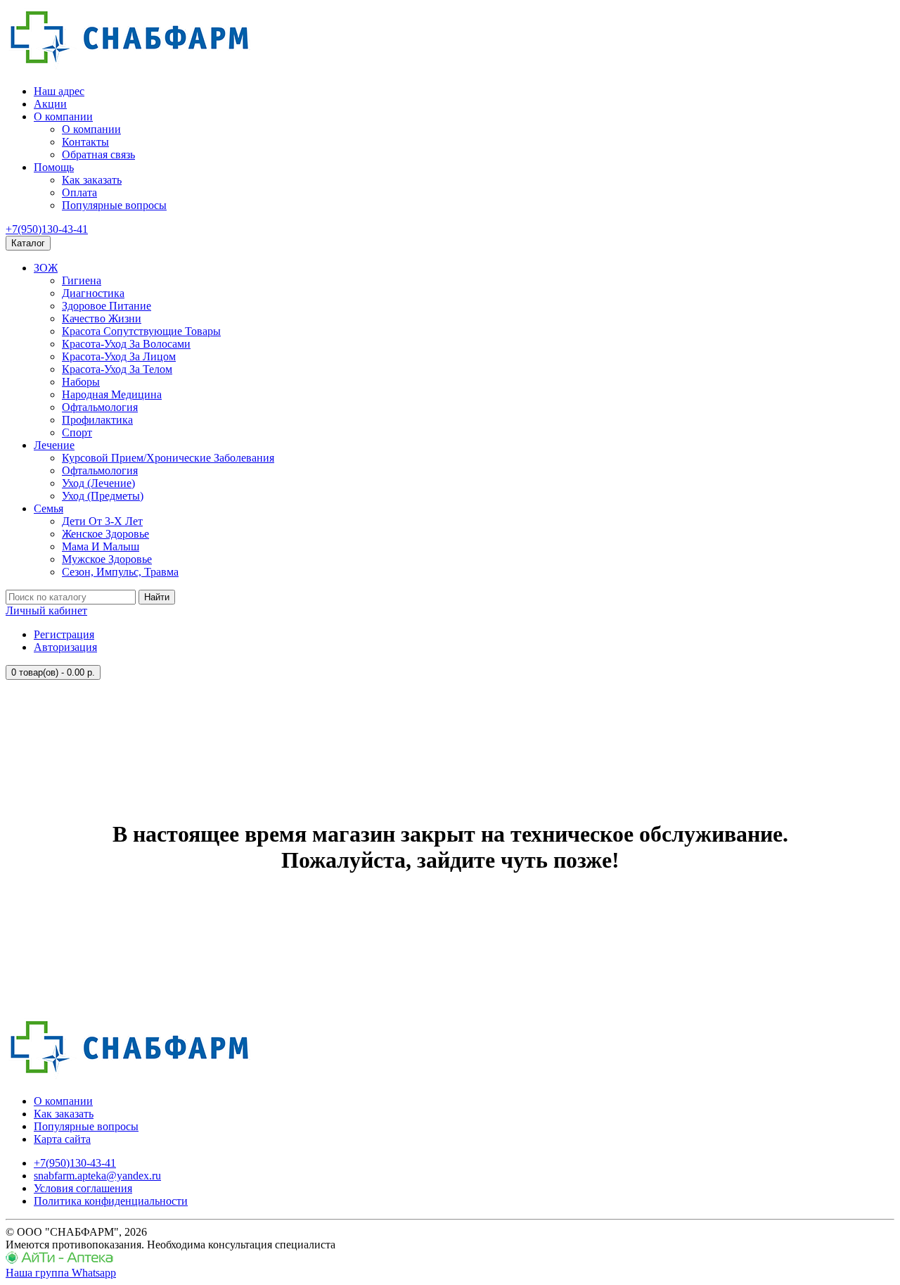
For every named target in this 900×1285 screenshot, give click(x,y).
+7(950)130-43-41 (47, 229)
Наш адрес (59, 91)
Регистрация (64, 634)
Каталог (28, 243)
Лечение (54, 445)
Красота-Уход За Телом (117, 369)
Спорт (77, 432)
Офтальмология (100, 407)
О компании (63, 116)
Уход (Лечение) (98, 483)
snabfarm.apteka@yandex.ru (97, 1176)
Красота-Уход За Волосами (126, 344)
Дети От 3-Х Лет (102, 521)
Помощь (54, 167)
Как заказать (92, 180)
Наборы (81, 382)
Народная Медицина (112, 394)
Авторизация (65, 647)
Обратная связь (98, 154)
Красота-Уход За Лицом (119, 356)
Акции (50, 104)
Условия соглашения (83, 1188)
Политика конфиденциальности (111, 1201)
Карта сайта (62, 1139)
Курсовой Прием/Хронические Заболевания (168, 458)
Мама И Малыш (100, 546)
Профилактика (97, 420)
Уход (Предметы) (102, 496)
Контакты (85, 142)
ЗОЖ (46, 268)
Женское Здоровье (105, 534)
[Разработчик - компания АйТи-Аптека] (59, 1260)
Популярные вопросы (114, 205)
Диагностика (93, 293)
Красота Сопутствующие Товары (141, 331)
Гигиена (81, 280)
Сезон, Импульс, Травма (120, 572)
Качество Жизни (101, 318)
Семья (48, 508)
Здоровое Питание (106, 306)
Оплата (79, 192)
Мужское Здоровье (107, 559)
